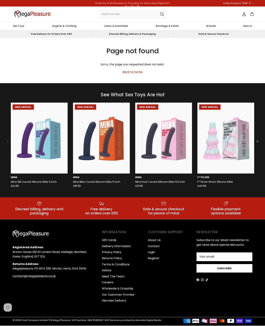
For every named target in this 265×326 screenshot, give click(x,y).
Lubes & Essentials (116, 26)
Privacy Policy (111, 252)
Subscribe (224, 268)
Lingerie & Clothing (64, 26)
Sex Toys (18, 26)
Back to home (132, 72)
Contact (154, 246)
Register (154, 258)
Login (151, 252)
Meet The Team (113, 276)
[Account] (243, 14)
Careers (107, 282)
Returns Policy (112, 258)
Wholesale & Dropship (117, 288)
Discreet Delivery (114, 300)
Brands (211, 26)
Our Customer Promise (118, 295)
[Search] (162, 14)
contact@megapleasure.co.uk (34, 276)
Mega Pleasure (62, 320)
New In (247, 26)
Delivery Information (116, 246)
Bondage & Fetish (167, 26)
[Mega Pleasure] (32, 14)
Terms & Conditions (116, 264)
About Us (154, 240)
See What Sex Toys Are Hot (133, 94)
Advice (106, 270)
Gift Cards (109, 240)
